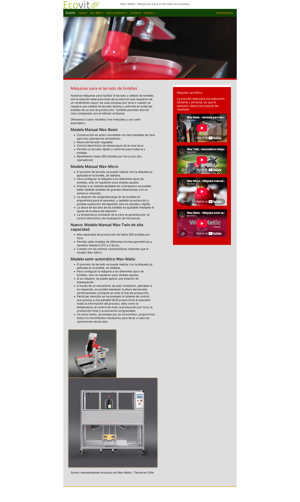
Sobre (82, 12)
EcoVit (70, 13)
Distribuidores (224, 12)
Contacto (135, 12)
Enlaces (148, 12)
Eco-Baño (96, 12)
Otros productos (116, 12)
